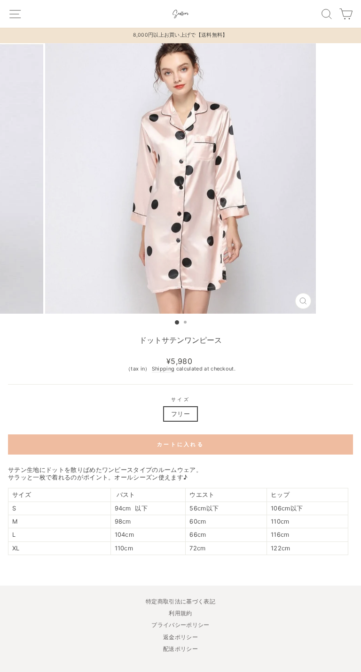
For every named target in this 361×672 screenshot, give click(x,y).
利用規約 (180, 613)
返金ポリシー (180, 637)
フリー (180, 413)
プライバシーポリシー (180, 624)
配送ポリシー (180, 648)
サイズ (180, 399)
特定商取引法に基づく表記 (180, 601)
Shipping (163, 369)
